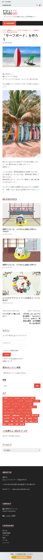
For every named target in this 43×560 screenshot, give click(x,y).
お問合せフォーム (10, 509)
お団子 (32, 398)
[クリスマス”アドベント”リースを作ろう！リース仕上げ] (21, 296)
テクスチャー (7, 407)
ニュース (5, 542)
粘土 (5, 424)
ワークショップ (26, 412)
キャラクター (29, 401)
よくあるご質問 (9, 516)
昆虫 (26, 421)
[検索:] (21, 385)
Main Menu (10, 23)
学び (17, 421)
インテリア (20, 401)
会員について (7, 361)
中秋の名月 (7, 415)
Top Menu (7, 1)
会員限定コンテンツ (12, 30)
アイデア (5, 535)
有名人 (32, 421)
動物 (21, 418)
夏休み (30, 418)
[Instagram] (37, 5)
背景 (17, 424)
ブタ (5, 409)
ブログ (4, 30)
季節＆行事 (9, 32)
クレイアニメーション (18, 404)
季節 (12, 421)
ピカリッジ (32, 407)
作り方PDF (35, 415)
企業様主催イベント (18, 415)
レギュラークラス (9, 412)
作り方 (19, 30)
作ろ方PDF (7, 418)
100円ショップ (8, 398)
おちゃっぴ (25, 398)
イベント (12, 401)
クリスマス (7, 404)
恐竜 (21, 421)
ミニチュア (20, 409)
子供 (35, 418)
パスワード (6, 343)
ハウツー (16, 407)
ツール (4, 540)
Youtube (17, 398)
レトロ (18, 412)
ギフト (37, 401)
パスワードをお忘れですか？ (12, 359)
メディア (28, 409)
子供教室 (6, 421)
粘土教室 (10, 424)
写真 (13, 418)
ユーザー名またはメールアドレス (14, 335)
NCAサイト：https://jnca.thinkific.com (16, 489)
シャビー (29, 404)
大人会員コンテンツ (27, 30)
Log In (13, 189)
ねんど (5, 401)
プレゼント (11, 409)
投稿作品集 (6, 533)
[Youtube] (40, 5)
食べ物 (15, 32)
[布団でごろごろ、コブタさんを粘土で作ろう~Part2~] (21, 227)
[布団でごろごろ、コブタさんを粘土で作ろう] (21, 262)
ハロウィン (24, 407)
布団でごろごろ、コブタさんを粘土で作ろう (19, 265)
